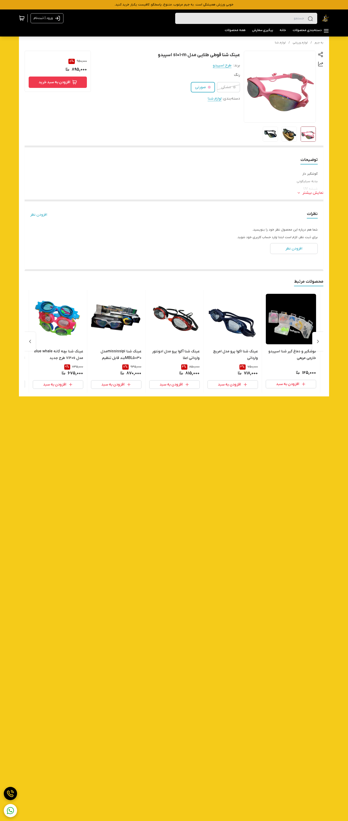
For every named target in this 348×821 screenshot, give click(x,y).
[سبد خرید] (22, 18)
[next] (30, 341)
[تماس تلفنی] (10, 793)
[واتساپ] (10, 810)
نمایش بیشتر (313, 193)
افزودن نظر (38, 214)
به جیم (319, 43)
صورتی (200, 87)
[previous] (318, 341)
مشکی (226, 87)
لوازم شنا (280, 43)
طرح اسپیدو (222, 65)
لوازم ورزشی (300, 43)
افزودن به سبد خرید (54, 82)
